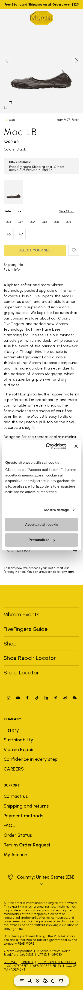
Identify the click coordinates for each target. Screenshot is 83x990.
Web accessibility (47, 966)
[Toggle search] (30, 981)
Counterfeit (17, 966)
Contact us (16, 796)
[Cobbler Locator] (45, 981)
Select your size (35, 250)
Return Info (12, 269)
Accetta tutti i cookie (41, 524)
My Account (16, 854)
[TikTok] (37, 698)
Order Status (18, 835)
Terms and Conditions (57, 962)
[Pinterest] (56, 698)
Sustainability (18, 739)
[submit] (75, 551)
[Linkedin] (46, 698)
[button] (76, 61)
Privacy (27, 962)
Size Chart (66, 211)
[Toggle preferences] (61, 981)
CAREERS (14, 769)
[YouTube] (18, 698)
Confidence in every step (31, 759)
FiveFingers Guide (26, 629)
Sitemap (10, 962)
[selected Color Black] (13, 192)
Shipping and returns (26, 806)
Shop (10, 643)
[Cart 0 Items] (53, 981)
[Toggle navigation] (22, 981)
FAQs (9, 825)
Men (12, 119)
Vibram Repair (19, 749)
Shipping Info (13, 264)
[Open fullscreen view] (8, 105)
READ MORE (26, 943)
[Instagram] (8, 698)
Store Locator (21, 672)
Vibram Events (21, 614)
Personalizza (39, 540)
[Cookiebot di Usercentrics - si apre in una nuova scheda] (48, 446)
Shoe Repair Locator (30, 658)
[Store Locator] (37, 981)
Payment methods (23, 815)
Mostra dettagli (56, 510)
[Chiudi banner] (76, 446)
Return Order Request (27, 845)
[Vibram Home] (41, 18)
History (11, 730)
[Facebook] (27, 698)
